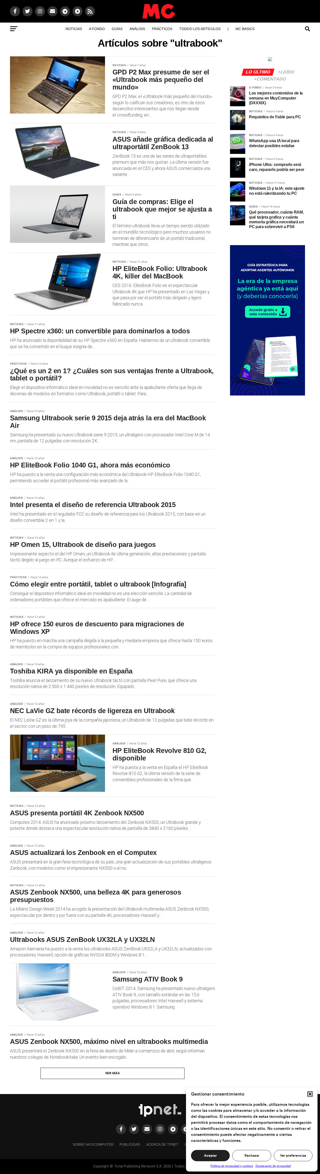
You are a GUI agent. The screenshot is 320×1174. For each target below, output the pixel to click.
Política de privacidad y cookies (231, 1165)
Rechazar (251, 1155)
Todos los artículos (199, 29)
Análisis (137, 29)
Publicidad (130, 1144)
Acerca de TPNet (162, 1144)
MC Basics (245, 29)
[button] (310, 1094)
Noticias (74, 29)
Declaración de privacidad (273, 1165)
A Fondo (97, 29)
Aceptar (210, 1155)
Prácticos (162, 29)
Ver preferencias (293, 1155)
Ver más (112, 1073)
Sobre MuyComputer (93, 1144)
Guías (117, 29)
